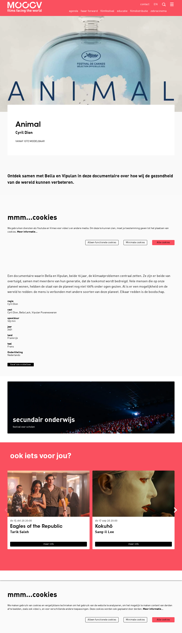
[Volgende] (175, 510)
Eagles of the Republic (36, 526)
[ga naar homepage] (24, 7)
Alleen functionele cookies (102, 242)
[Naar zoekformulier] (164, 4)
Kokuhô (104, 526)
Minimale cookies (135, 242)
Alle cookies (163, 242)
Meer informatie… (27, 232)
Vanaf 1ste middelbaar (30, 141)
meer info (48, 544)
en (156, 4)
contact (144, 4)
